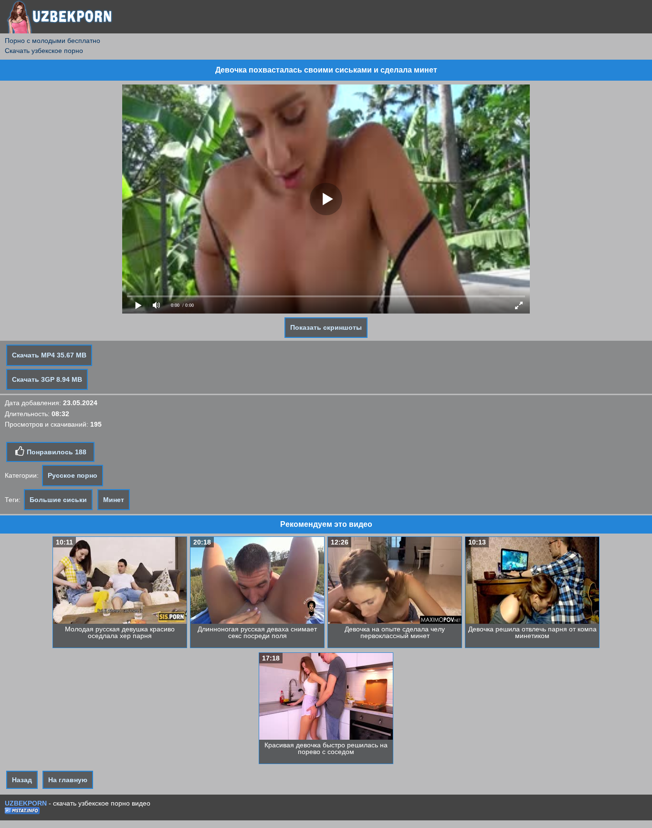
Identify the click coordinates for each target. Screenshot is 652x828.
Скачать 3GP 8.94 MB (47, 379)
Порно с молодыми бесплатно (52, 40)
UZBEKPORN (26, 803)
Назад (22, 780)
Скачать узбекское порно (44, 50)
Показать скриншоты (326, 327)
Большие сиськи (58, 499)
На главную (67, 780)
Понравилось (55, 452)
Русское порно (72, 475)
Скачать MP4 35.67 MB (49, 355)
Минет (113, 499)
